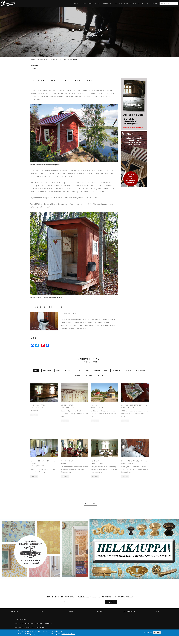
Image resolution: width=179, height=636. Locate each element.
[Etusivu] (8, 3)
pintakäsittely (116, 370)
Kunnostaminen (42, 59)
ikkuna (58, 370)
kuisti (87, 370)
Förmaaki (95, 461)
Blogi (126, 3)
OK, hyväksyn (147, 632)
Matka (97, 3)
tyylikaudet (89, 375)
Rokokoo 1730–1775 (69, 405)
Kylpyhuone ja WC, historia (134, 461)
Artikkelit (64, 316)
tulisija (77, 375)
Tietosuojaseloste (68, 634)
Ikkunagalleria (37, 405)
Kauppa (105, 3)
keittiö (67, 370)
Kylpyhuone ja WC (69, 314)
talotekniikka (140, 370)
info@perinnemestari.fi (25, 623)
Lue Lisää (34, 415)
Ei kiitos (157, 632)
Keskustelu (135, 3)
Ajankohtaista (116, 3)
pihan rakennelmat (100, 370)
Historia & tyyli (53, 59)
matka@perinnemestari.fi (26, 627)
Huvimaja (95, 405)
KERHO (90, 3)
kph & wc (78, 370)
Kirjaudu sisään (152, 3)
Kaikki (36, 370)
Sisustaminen (67, 461)
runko (128, 370)
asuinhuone (47, 370)
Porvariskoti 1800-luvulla (134, 405)
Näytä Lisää (90, 503)
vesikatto (101, 375)
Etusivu (77, 3)
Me (143, 3)
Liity (111, 602)
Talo (84, 3)
